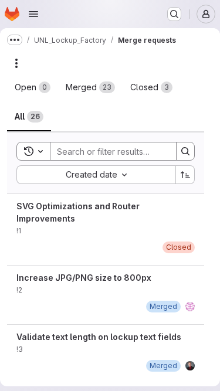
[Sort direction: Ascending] (185, 174)
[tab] (32, 87)
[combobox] (95, 174)
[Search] (185, 151)
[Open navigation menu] (33, 14)
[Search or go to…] (174, 14)
